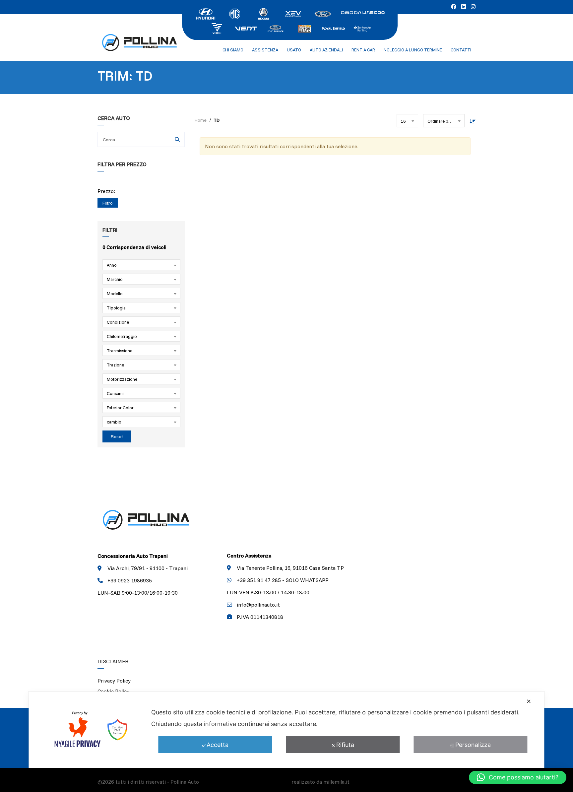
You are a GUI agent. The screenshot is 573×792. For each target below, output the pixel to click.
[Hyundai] (205, 13)
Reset (117, 436)
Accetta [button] (217, 744)
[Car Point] (304, 28)
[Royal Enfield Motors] (333, 28)
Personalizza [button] (473, 744)
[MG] (234, 13)
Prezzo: (106, 191)
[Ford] (322, 13)
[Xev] (293, 13)
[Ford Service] (275, 28)
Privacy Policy (114, 680)
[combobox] (141, 264)
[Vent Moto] (246, 28)
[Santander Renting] (362, 28)
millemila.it (336, 781)
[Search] (177, 139)
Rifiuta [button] (345, 744)
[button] (517, 777)
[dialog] (286, 730)
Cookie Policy (113, 691)
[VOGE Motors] (217, 28)
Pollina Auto (184, 781)
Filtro (107, 203)
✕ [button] (528, 701)
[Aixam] (264, 13)
